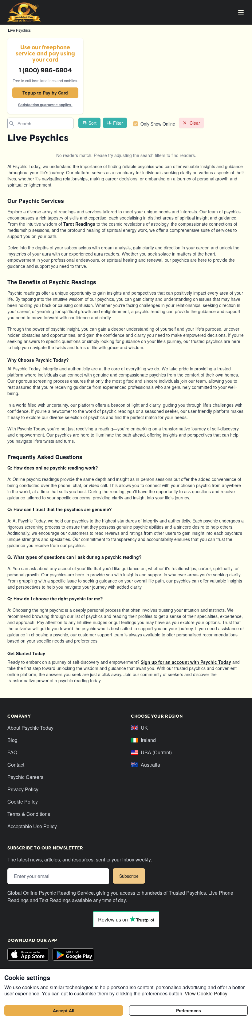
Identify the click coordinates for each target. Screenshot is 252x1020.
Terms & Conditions (28, 813)
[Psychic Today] (24, 12)
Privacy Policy (22, 789)
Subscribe (129, 876)
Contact (15, 764)
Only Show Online (157, 124)
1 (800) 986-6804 (45, 70)
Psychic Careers (25, 776)
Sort (92, 123)
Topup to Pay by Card (45, 93)
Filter (118, 123)
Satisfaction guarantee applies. (45, 104)
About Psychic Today (30, 727)
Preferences (188, 1010)
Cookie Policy (22, 801)
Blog (12, 740)
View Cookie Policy (206, 993)
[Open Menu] (241, 12)
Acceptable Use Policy (32, 826)
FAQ (12, 752)
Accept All (63, 1010)
